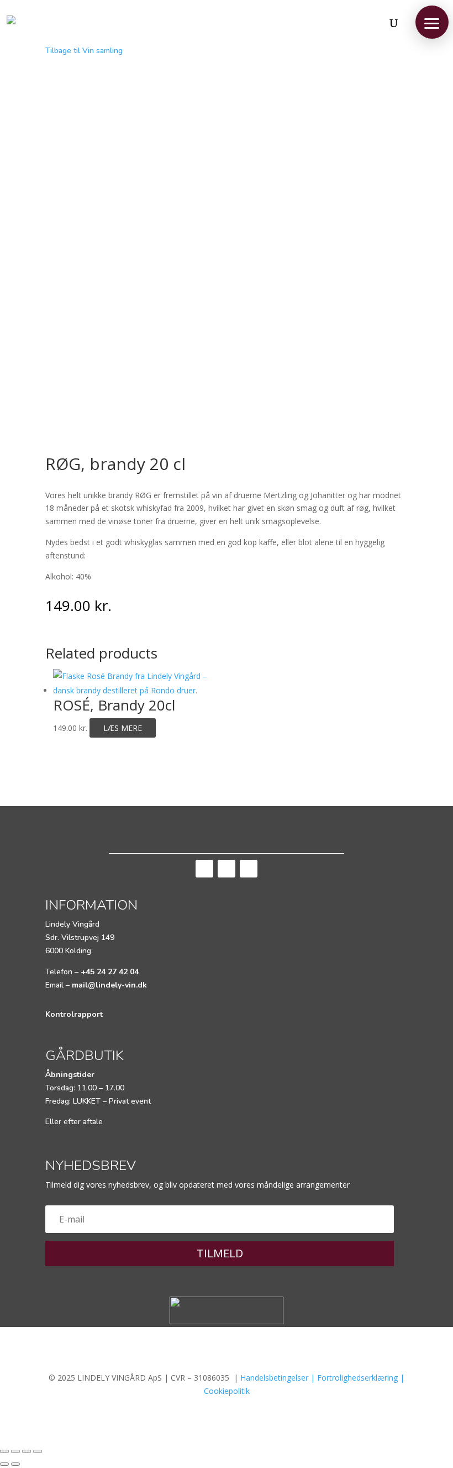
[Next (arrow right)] (15, 1464)
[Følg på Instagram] (226, 868)
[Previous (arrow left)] (4, 1464)
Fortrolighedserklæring (357, 1377)
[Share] (15, 1451)
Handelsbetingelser (274, 1377)
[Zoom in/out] (37, 1451)
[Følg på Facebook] (204, 868)
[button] (432, 22)
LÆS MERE (122, 728)
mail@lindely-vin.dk (109, 985)
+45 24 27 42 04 (110, 972)
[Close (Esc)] (4, 1451)
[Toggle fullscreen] (26, 1451)
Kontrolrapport (74, 1014)
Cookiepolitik (227, 1391)
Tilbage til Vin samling (84, 50)
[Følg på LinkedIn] (248, 868)
